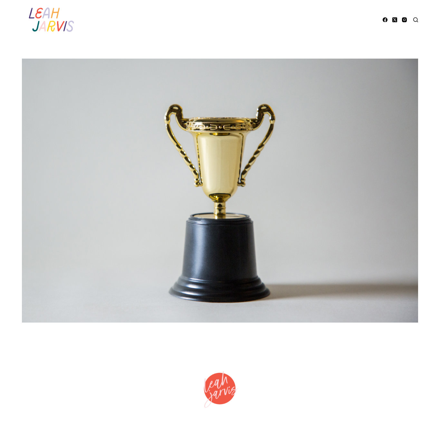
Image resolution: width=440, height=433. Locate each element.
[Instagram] (404, 19)
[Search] (415, 19)
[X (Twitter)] (394, 19)
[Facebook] (385, 19)
